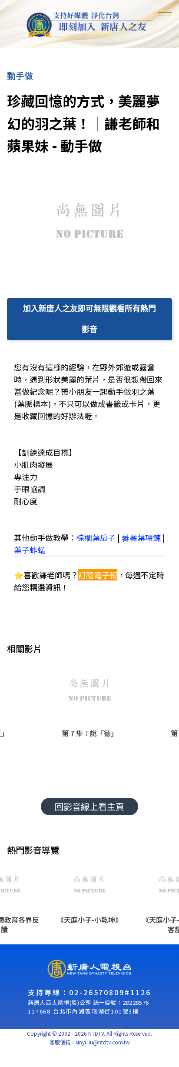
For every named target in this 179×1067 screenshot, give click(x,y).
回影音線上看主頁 (89, 806)
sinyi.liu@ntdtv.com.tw (103, 1042)
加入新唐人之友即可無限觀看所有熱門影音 (89, 319)
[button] (89, 716)
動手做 (20, 75)
